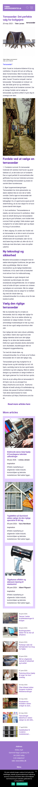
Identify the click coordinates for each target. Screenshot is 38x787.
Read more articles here (19, 404)
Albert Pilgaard (24, 588)
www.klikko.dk (21, 761)
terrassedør (30, 23)
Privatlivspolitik (22, 784)
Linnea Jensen (24, 460)
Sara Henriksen (25, 524)
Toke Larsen (19, 24)
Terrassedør (7, 64)
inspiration (11, 464)
